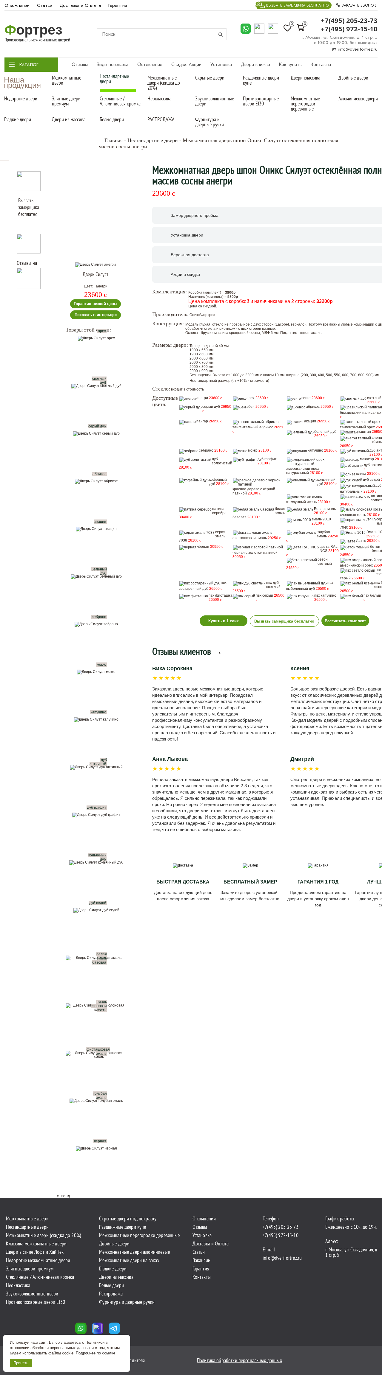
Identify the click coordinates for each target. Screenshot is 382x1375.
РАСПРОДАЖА (161, 119)
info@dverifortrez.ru (357, 49)
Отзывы (80, 64)
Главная (113, 140)
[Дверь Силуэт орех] (98, 360)
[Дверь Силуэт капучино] (97, 741)
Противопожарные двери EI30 (261, 101)
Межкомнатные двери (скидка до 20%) (163, 82)
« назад (63, 1196)
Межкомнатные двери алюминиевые (134, 1252)
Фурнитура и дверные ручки (209, 122)
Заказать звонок (358, 5)
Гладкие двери (17, 119)
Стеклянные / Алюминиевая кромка (120, 101)
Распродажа (111, 1293)
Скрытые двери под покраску (127, 1218)
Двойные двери (353, 77)
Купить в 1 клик (223, 621)
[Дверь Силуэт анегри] (95, 264)
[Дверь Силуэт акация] (98, 550)
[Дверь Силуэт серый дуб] (98, 455)
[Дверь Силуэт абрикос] (98, 503)
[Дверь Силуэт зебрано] (98, 646)
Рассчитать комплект (345, 621)
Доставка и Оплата (80, 5)
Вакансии (201, 1260)
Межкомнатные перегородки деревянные (305, 103)
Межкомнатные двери (66, 80)
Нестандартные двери (114, 79)
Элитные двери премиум (66, 101)
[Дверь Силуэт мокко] (97, 693)
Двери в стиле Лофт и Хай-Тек (35, 1252)
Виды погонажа (112, 64)
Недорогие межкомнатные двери (38, 1260)
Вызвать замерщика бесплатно (297, 5)
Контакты (321, 64)
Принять (20, 1363)
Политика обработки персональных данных (239, 1360)
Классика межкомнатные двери (36, 1243)
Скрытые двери (209, 77)
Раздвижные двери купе (261, 80)
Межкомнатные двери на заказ (129, 1260)
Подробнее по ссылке (95, 1353)
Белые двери (112, 119)
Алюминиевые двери (358, 98)
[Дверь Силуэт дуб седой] (97, 932)
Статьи (44, 5)
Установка (221, 64)
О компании (17, 5)
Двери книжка (255, 64)
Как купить (290, 64)
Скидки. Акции (186, 64)
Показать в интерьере (96, 314)
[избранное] (127, 270)
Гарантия (117, 5)
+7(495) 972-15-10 (349, 29)
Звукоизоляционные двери (214, 101)
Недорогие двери (20, 98)
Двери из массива (68, 119)
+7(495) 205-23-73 (349, 20)
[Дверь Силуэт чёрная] (98, 1170)
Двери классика (305, 77)
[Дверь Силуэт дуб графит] (97, 836)
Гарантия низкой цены (95, 303)
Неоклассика (159, 98)
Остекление (149, 64)
